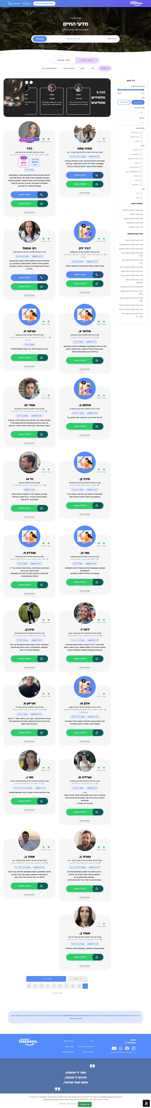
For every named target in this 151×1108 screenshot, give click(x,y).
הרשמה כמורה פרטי (86, 1046)
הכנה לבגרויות (134, 167)
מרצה (137, 180)
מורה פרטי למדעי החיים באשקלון (131, 249)
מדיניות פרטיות (88, 1052)
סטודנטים (135, 185)
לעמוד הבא (47, 979)
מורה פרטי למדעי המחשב (133, 219)
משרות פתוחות (67, 1052)
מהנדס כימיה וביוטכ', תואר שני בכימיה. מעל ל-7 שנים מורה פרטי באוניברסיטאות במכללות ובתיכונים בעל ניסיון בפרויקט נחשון (29, 721)
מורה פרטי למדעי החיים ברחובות (131, 305)
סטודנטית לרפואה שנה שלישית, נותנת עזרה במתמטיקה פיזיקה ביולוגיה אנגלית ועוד (84, 495)
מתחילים (136, 150)
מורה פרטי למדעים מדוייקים (133, 210)
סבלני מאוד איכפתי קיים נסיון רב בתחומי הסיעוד (85, 266)
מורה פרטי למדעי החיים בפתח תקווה (132, 292)
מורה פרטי (138, 102)
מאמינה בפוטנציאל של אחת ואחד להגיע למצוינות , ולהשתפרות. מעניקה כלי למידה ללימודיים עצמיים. (84, 571)
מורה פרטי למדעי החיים (134, 240)
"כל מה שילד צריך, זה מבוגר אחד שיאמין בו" (85, 417)
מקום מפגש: (140, 128)
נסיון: (143, 146)
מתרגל (136, 176)
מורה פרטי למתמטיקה (135, 223)
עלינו (92, 1041)
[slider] (143, 90)
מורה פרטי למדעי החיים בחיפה (132, 276)
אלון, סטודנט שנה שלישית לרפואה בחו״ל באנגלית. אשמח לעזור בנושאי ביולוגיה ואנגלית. (85, 722)
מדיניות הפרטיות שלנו (50, 1099)
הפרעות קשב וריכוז (132, 172)
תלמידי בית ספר (133, 159)
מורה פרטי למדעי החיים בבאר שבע (132, 254)
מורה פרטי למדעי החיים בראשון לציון (131, 299)
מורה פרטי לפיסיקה (136, 227)
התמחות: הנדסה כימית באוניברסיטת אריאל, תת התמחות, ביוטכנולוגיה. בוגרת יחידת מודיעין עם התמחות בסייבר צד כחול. (29, 647)
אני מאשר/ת (84, 1104)
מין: (143, 189)
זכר (137, 193)
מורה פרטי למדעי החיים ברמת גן (131, 309)
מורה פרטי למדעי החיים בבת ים (131, 267)
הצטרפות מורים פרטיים (44, 3)
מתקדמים (135, 154)
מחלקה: (142, 118)
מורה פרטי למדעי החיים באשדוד (131, 245)
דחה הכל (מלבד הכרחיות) (68, 1104)
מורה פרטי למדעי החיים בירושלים (134, 281)
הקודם (76, 979)
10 (29, 986)
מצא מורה (16, 3)
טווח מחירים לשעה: (138, 86)
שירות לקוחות (68, 1041)
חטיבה (136, 163)
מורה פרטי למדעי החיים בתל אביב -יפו (132, 315)
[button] (146, 1103)
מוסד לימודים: (140, 108)
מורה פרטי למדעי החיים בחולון (132, 271)
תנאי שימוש (69, 1046)
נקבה (137, 198)
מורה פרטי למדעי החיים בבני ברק (132, 261)
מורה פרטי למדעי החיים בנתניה (131, 287)
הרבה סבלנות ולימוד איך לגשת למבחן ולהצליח (29, 349)
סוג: (143, 98)
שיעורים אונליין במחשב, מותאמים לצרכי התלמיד (84, 948)
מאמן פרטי (123, 102)
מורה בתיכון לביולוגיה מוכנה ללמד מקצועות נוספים (29, 792)
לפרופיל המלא (85, 193)
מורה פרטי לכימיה (136, 214)
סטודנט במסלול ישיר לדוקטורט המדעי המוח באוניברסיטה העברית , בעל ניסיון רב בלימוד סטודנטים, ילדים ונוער (29, 497)
